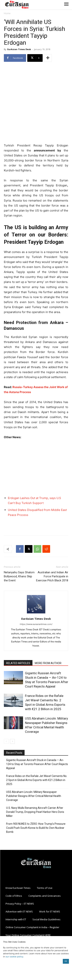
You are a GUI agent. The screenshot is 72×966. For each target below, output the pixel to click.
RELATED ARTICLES (18, 663)
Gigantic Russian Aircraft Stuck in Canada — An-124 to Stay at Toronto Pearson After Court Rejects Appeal (37, 764)
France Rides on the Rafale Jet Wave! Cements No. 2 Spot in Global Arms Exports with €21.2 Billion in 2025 (36, 780)
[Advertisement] (36, 103)
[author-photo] (36, 613)
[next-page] (12, 741)
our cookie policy (14, 956)
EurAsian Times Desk (19, 49)
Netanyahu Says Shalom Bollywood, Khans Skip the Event (19, 576)
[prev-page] (6, 741)
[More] (48, 58)
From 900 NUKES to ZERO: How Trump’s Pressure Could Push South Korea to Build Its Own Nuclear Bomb (35, 827)
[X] (28, 549)
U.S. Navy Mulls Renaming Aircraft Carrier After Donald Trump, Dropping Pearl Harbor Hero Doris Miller (35, 811)
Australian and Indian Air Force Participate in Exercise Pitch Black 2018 (52, 576)
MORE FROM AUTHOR (48, 663)
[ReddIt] (46, 549)
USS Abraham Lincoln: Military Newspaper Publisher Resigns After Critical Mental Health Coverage (33, 796)
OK (66, 961)
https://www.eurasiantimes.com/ (36, 624)
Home (7, 13)
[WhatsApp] (37, 549)
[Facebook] (20, 549)
